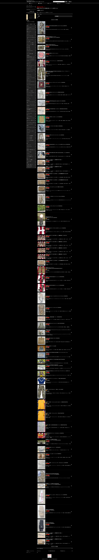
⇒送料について (40, 10)
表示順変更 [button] (57, 16)
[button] (55, 548)
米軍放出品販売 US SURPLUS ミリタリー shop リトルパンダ (35, 1)
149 (55, 19)
